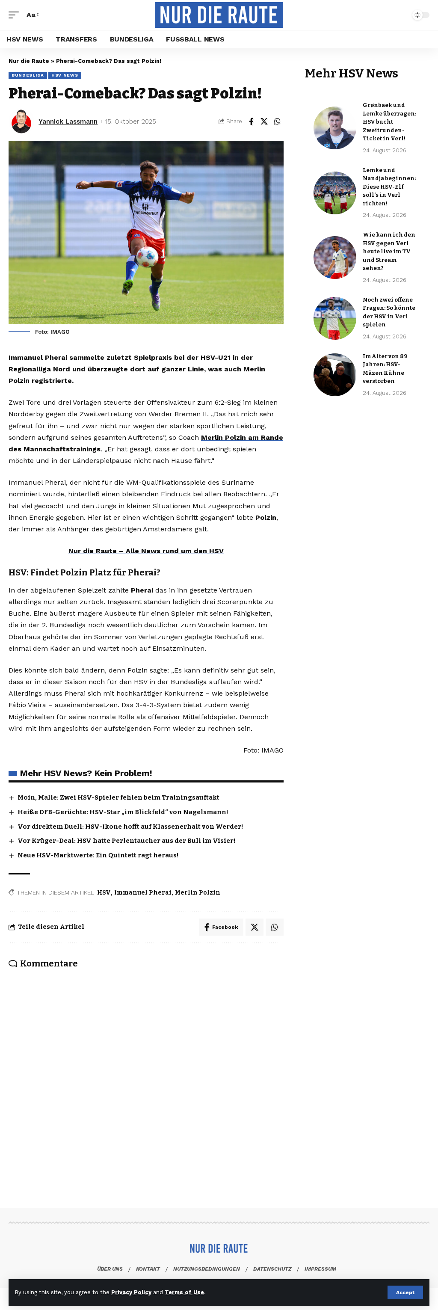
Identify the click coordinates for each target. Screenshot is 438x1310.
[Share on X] (264, 121)
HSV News (64, 75)
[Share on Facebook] (251, 121)
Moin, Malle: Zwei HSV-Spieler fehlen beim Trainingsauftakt (118, 797)
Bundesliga (28, 75)
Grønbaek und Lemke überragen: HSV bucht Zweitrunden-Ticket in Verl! (389, 122)
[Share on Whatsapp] (278, 121)
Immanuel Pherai (143, 892)
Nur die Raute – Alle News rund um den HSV (146, 551)
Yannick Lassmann (68, 121)
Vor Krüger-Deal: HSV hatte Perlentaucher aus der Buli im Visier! (127, 841)
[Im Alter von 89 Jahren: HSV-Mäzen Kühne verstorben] (335, 374)
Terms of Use (184, 1292)
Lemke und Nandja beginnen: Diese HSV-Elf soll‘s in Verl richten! (389, 187)
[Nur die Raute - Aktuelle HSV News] (219, 15)
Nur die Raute (29, 61)
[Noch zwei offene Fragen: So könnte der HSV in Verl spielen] (335, 318)
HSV (104, 892)
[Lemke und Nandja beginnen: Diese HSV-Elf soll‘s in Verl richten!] (335, 193)
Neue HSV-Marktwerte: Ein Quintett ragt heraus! (98, 855)
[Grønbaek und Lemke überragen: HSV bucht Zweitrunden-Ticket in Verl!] (335, 128)
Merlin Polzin (197, 892)
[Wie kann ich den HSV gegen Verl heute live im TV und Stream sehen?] (335, 257)
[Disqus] (146, 1076)
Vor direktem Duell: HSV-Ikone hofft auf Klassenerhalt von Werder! (130, 826)
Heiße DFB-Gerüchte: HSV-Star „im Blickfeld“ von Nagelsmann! (123, 812)
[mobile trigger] (16, 15)
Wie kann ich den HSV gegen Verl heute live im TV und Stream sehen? (389, 251)
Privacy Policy (131, 1292)
